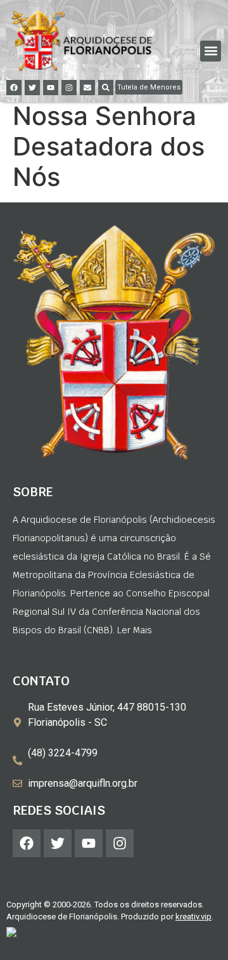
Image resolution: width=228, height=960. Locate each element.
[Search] (105, 87)
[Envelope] (87, 87)
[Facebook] (14, 87)
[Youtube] (50, 87)
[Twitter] (32, 87)
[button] (210, 51)
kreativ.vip (193, 916)
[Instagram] (69, 87)
